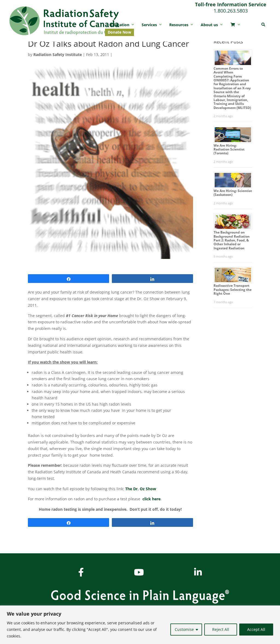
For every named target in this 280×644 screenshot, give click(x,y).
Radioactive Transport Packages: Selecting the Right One (233, 289)
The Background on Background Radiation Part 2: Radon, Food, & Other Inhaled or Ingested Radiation (232, 240)
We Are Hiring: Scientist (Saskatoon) (233, 192)
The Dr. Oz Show (140, 488)
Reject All (220, 629)
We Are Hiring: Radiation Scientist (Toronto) (229, 149)
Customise (184, 629)
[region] (140, 624)
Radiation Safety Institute (57, 54)
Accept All (256, 629)
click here (151, 498)
